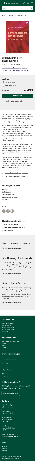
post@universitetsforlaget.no (10, 436)
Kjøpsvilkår (5, 331)
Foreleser (4, 366)
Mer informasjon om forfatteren (11, 248)
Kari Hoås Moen (20, 70)
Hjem (3, 15)
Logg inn (23, 3)
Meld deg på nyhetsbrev (10, 393)
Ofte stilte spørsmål (7, 323)
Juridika (4, 343)
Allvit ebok (11, 85)
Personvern (17, 458)
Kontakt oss (5, 358)
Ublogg (4, 347)
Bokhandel (5, 368)
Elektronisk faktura (7, 374)
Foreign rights (6, 376)
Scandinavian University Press (10, 341)
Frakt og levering (6, 325)
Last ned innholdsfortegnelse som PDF (16, 176)
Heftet (10, 82)
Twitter (8, 211)
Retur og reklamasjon (8, 327)
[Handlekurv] (28, 3)
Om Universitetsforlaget (9, 360)
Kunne (3, 346)
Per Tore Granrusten (10, 68)
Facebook (4, 211)
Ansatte (4, 362)
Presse (3, 372)
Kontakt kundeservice (8, 329)
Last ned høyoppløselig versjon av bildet (16, 173)
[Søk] (31, 8)
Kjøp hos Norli (17, 95)
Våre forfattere (6, 364)
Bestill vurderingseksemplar (13, 101)
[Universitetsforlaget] (11, 3)
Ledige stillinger (6, 370)
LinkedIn (12, 211)
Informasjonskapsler (7, 458)
